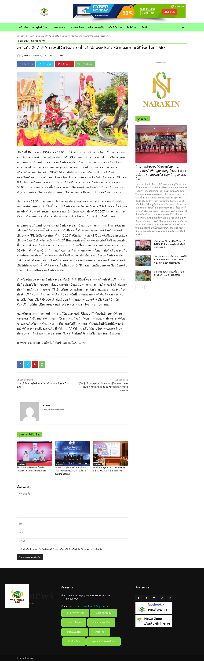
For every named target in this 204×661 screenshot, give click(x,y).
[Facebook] (20, 364)
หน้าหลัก (23, 27)
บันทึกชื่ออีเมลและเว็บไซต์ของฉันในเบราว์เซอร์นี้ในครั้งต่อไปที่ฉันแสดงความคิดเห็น (62, 549)
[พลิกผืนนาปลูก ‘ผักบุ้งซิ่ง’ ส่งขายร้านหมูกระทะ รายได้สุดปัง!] (143, 275)
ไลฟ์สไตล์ (131, 27)
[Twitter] (27, 364)
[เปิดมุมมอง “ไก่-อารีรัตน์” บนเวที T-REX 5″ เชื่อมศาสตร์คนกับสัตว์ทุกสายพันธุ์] (143, 245)
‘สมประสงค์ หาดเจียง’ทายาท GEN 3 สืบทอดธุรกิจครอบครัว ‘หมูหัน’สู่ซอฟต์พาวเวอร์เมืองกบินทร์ (170, 259)
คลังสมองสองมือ (96, 27)
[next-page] (143, 287)
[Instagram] (162, 598)
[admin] (19, 55)
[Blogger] (138, 598)
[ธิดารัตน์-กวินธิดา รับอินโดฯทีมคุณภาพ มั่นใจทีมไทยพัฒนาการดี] (34, 453)
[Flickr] (154, 598)
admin (27, 55)
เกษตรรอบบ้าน (59, 27)
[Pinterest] (35, 364)
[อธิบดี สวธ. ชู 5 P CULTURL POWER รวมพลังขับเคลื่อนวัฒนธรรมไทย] (110, 453)
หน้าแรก (20, 36)
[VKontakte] (170, 598)
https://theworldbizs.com (53, 410)
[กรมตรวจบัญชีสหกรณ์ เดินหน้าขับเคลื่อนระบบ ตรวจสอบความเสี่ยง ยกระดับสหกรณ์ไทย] (72, 453)
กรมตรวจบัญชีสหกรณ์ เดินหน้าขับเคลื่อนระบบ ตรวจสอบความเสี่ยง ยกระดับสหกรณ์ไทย (71, 470)
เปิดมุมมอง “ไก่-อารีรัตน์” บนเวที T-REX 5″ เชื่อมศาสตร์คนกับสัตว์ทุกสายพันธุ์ (169, 244)
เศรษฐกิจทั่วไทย (39, 27)
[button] (183, 27)
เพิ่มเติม (144, 27)
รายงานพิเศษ (77, 27)
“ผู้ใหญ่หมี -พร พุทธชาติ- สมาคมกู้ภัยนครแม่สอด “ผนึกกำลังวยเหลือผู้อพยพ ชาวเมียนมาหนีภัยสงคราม (103, 387)
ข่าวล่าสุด (30, 36)
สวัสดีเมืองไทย (115, 27)
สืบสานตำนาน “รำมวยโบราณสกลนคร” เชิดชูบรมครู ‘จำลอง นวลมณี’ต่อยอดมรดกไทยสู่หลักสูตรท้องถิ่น (160, 173)
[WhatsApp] (42, 364)
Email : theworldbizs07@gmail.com (91, 605)
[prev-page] (137, 287)
